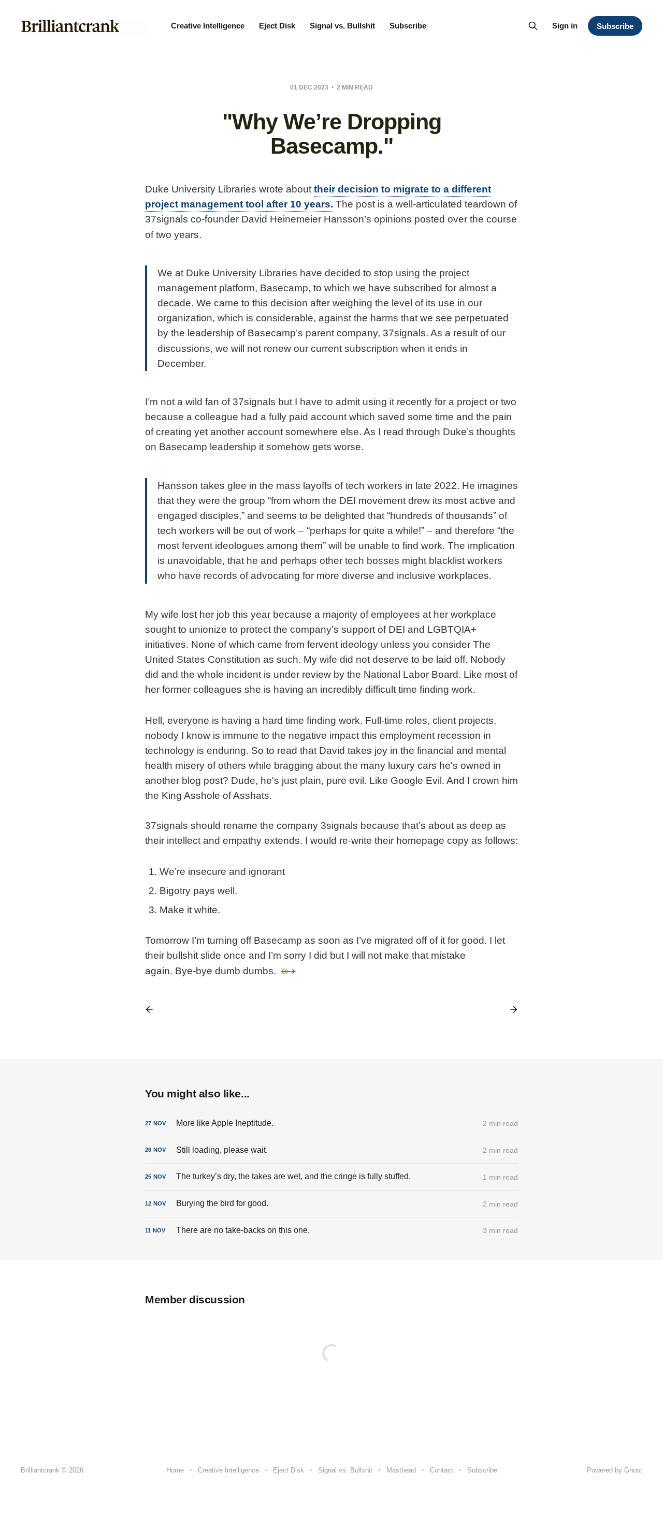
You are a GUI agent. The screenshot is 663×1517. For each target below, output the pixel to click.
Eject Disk (277, 25)
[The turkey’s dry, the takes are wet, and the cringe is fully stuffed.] (331, 1177)
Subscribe (408, 25)
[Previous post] (153, 1009)
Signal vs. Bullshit (342, 25)
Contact (441, 1470)
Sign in (565, 25)
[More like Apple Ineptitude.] (331, 1123)
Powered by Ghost (614, 1470)
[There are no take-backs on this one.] (331, 1230)
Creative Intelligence (207, 25)
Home (175, 1470)
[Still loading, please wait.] (331, 1150)
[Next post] (510, 1009)
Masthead (401, 1470)
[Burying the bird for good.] (331, 1204)
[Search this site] (533, 26)
